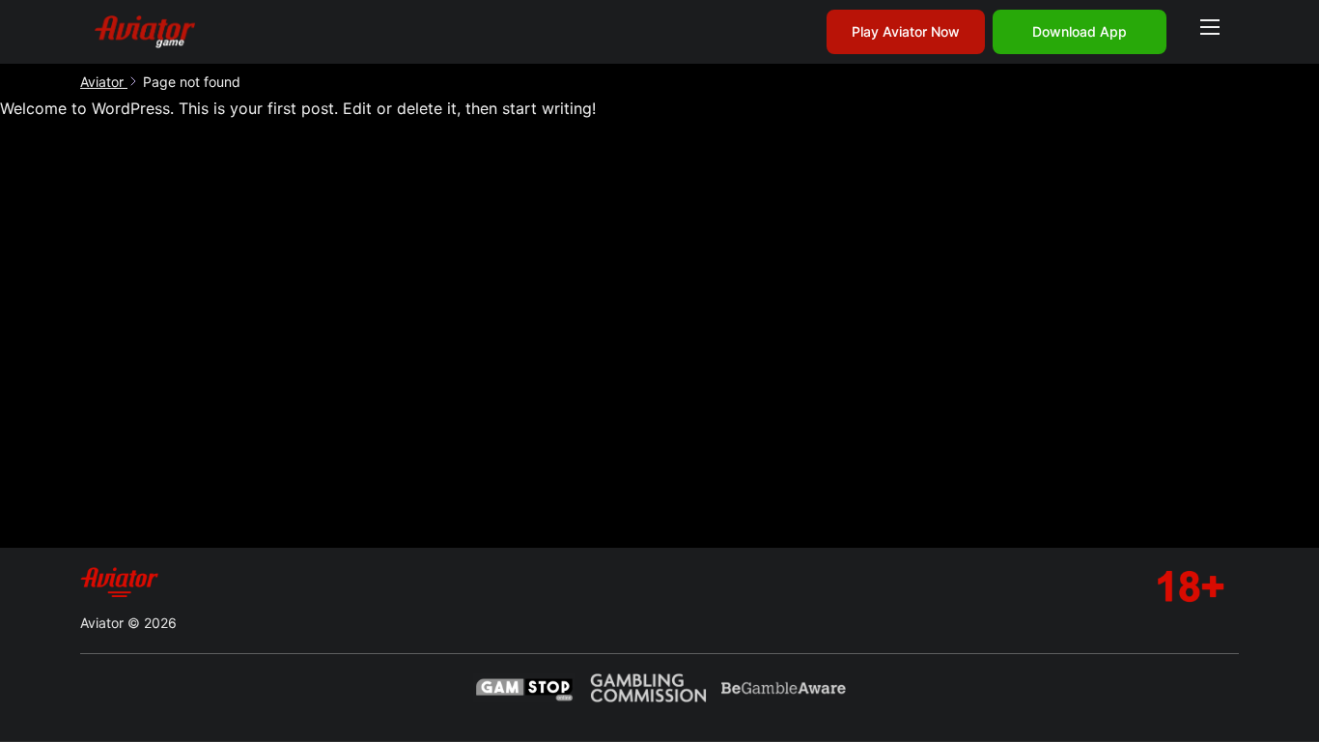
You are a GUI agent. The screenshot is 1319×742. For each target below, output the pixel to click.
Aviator (103, 81)
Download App (1079, 31)
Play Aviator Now (906, 31)
